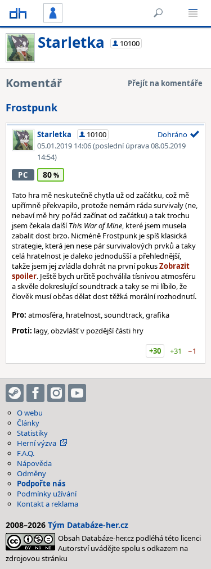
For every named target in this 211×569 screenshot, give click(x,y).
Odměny (31, 473)
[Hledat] (158, 13)
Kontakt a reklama (47, 504)
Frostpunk (31, 107)
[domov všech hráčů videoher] (18, 13)
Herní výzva (36, 443)
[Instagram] (56, 393)
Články (28, 423)
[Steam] (15, 393)
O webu (30, 413)
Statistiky (32, 433)
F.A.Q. (25, 453)
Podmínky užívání (47, 494)
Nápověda (34, 463)
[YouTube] (77, 393)
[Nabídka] (193, 13)
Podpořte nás (41, 483)
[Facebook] (35, 393)
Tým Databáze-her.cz (88, 525)
